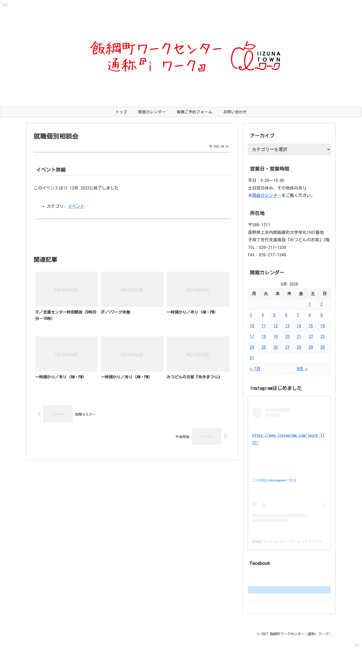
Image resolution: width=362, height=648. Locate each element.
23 (322, 336)
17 (252, 336)
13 (287, 326)
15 (311, 326)
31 (252, 358)
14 (299, 326)
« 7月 (255, 369)
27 (287, 347)
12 (275, 326)
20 (287, 336)
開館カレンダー (266, 195)
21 (299, 336)
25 (264, 347)
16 (322, 326)
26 (275, 347)
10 (252, 326)
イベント (76, 206)
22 (311, 336)
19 (275, 336)
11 (264, 326)
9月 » (302, 369)
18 (264, 336)
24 (252, 347)
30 (322, 347)
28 (299, 347)
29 (311, 347)
